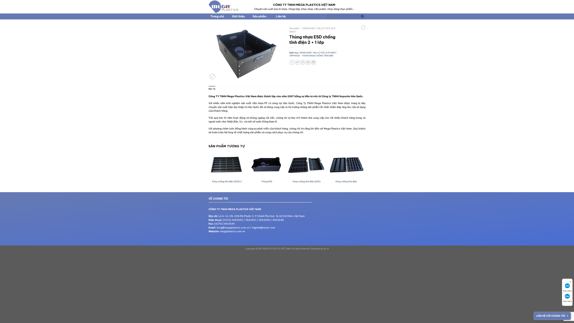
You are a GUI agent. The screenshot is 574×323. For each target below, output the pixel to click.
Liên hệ (281, 16)
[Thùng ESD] (266, 165)
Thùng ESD (266, 181)
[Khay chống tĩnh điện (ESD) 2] (227, 165)
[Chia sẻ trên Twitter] (297, 62)
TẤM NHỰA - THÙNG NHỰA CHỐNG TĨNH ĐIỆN (311, 55)
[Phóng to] (212, 76)
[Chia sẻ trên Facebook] (292, 62)
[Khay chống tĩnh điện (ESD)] (306, 165)
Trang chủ (217, 16)
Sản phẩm (259, 16)
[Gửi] (362, 16)
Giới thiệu (238, 16)
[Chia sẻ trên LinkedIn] (313, 62)
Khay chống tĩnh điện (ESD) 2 (227, 181)
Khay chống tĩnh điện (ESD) (306, 181)
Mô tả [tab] (212, 89)
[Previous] (208, 171)
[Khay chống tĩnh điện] (346, 165)
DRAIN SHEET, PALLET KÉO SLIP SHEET (318, 52)
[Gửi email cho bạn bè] (302, 62)
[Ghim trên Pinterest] (308, 62)
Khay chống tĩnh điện (346, 181)
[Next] (364, 171)
